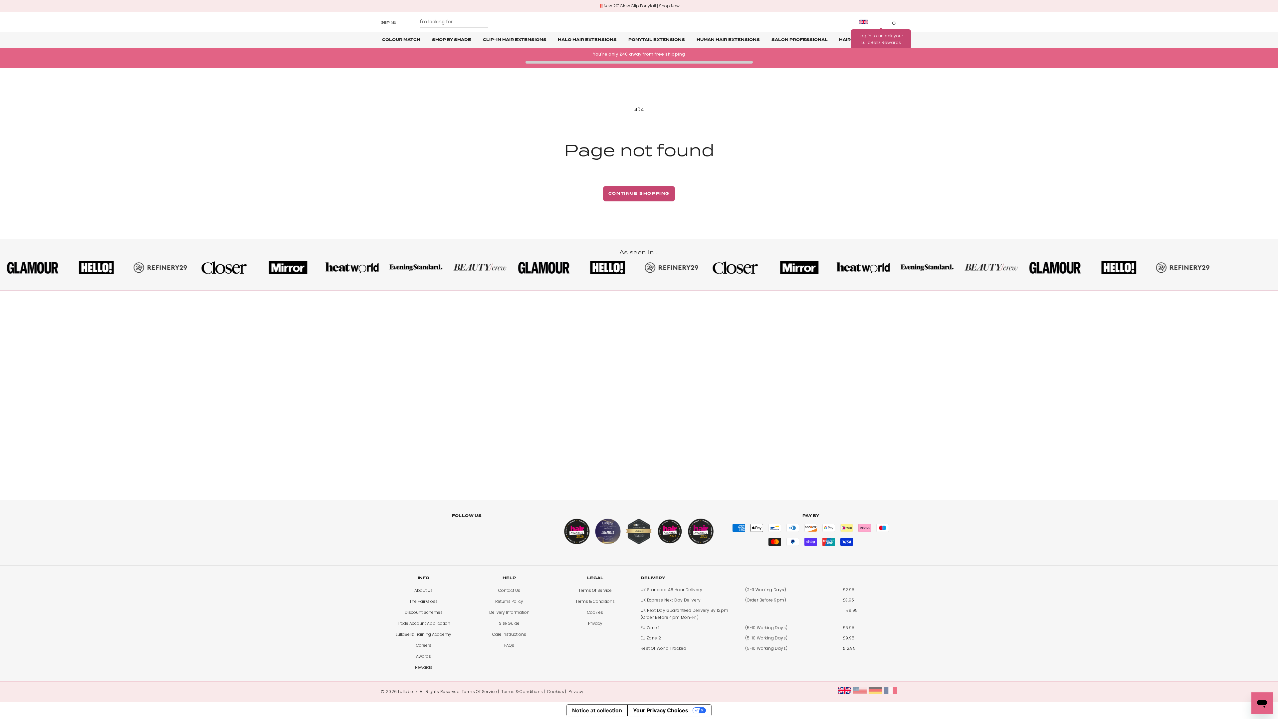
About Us (423, 590)
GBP (388, 22)
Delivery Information (509, 612)
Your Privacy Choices (660, 710)
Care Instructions (509, 634)
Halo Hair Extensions (587, 40)
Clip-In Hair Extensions (514, 40)
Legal (595, 578)
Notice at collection (597, 710)
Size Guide (509, 623)
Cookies (595, 612)
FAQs (509, 645)
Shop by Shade (451, 40)
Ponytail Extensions (656, 40)
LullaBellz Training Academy (423, 634)
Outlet (886, 40)
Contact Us (509, 590)
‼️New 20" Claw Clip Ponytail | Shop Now (639, 6)
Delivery (653, 578)
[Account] (881, 22)
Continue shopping (639, 193)
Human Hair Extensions (728, 40)
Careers (423, 645)
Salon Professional (799, 40)
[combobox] (454, 22)
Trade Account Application (423, 623)
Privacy (595, 623)
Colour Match (401, 40)
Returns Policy (509, 601)
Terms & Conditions (595, 601)
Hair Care (852, 40)
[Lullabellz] (639, 22)
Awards (423, 656)
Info (423, 578)
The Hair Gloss (423, 601)
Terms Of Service (595, 590)
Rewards (423, 667)
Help (509, 578)
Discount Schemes (424, 612)
